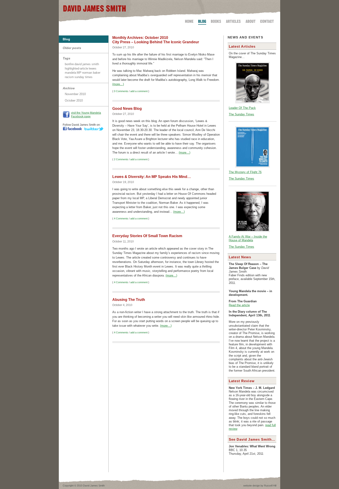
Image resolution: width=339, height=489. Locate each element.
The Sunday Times (241, 114)
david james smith (86, 64)
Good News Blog (127, 109)
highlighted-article (76, 68)
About (250, 20)
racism (69, 77)
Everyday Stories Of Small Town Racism (147, 236)
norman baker (91, 72)
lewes (92, 68)
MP (79, 72)
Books (215, 20)
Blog (202, 20)
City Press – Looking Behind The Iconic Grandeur (155, 42)
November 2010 (75, 94)
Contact (266, 20)
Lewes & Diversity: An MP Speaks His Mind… (151, 177)
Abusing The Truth (128, 300)
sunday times (83, 77)
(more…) (118, 84)
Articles (233, 20)
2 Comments (121, 159)
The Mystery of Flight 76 (245, 172)
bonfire (69, 64)
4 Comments (121, 218)
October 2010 (74, 100)
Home (190, 20)
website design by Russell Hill (259, 485)
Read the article (239, 305)
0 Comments (121, 91)
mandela (70, 72)
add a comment (139, 91)
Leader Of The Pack (242, 108)
